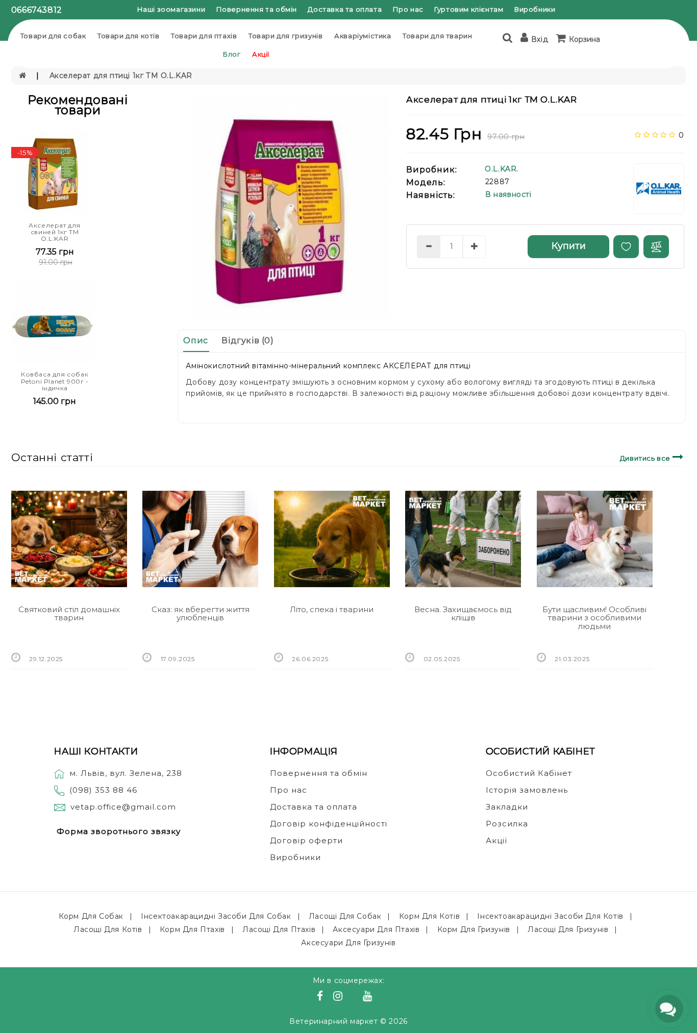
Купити (569, 245)
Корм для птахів (192, 929)
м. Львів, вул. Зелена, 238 (125, 773)
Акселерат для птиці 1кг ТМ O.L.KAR (120, 75)
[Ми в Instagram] (339, 997)
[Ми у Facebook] (321, 997)
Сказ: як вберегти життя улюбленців (201, 613)
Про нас (408, 9)
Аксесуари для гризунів (348, 942)
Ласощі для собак (345, 916)
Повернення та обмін (256, 9)
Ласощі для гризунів (568, 929)
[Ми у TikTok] (380, 997)
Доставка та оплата (345, 9)
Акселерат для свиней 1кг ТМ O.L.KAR (55, 231)
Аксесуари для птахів (376, 929)
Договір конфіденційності (328, 823)
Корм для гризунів (473, 929)
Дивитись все (646, 458)
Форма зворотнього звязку (119, 831)
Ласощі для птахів (278, 929)
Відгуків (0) (247, 340)
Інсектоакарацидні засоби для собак (216, 916)
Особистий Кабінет (529, 773)
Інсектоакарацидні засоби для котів (550, 916)
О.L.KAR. (501, 168)
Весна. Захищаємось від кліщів (463, 613)
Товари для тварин (437, 36)
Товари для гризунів (285, 36)
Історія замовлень (527, 790)
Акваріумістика (362, 36)
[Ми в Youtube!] (369, 997)
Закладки (507, 807)
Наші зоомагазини (171, 9)
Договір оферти (306, 840)
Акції (260, 54)
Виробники (534, 9)
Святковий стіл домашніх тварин (69, 613)
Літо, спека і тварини (332, 609)
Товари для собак (53, 36)
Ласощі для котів (107, 929)
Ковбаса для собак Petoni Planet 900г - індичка (55, 380)
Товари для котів (128, 36)
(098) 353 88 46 (103, 790)
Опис (195, 340)
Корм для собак (91, 916)
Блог (231, 54)
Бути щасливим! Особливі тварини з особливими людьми (594, 617)
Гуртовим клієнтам (468, 9)
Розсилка (507, 823)
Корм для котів (429, 916)
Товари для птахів (204, 36)
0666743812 (36, 10)
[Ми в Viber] (354, 997)
